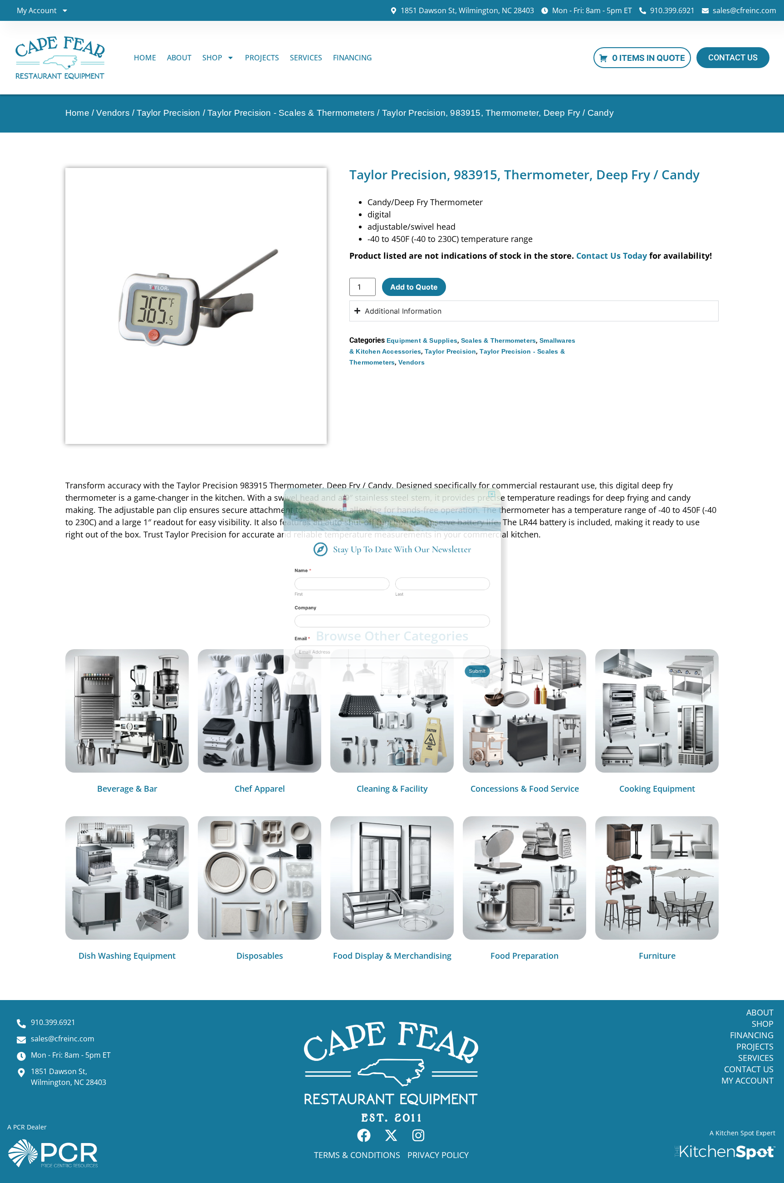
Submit (526, 716)
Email (250, 665)
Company (255, 617)
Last (403, 595)
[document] (392, 591)
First (244, 595)
